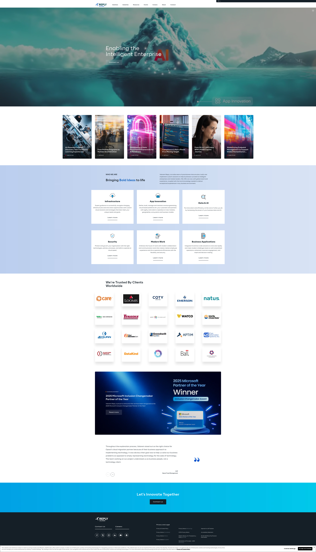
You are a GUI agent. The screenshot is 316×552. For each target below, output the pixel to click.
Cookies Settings (289, 548)
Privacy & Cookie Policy (183, 549)
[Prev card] (108, 474)
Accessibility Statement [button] (207, 532)
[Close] (314, 547)
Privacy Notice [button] (163, 532)
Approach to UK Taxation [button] (207, 528)
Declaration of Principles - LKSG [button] (187, 542)
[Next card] (113, 474)
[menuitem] (115, 5)
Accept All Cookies (305, 548)
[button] (114, 62)
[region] (158, 548)
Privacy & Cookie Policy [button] (162, 528)
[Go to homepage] (101, 5)
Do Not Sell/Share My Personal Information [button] (209, 536)
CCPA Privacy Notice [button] (184, 532)
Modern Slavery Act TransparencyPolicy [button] (187, 536)
